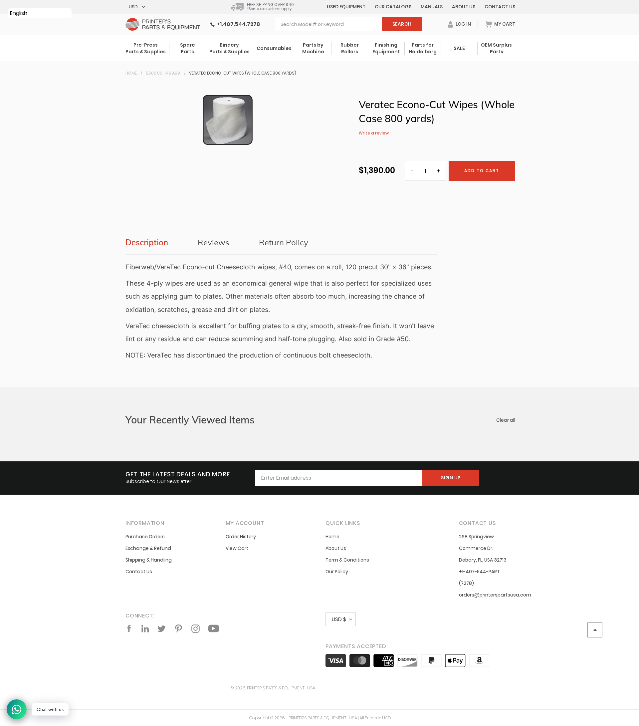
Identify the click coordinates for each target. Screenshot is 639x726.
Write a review (374, 133)
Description (146, 242)
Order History (241, 536)
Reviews (213, 242)
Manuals (432, 6)
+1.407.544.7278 (237, 24)
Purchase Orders (145, 536)
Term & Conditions (347, 560)
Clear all (505, 420)
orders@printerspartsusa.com (495, 595)
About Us (463, 6)
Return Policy (283, 242)
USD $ (339, 619)
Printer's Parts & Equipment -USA (281, 688)
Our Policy (336, 571)
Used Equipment (346, 6)
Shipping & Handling (148, 560)
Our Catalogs (393, 6)
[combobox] (348, 24)
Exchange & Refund (148, 548)
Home (131, 73)
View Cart (237, 548)
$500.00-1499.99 (163, 73)
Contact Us (500, 6)
